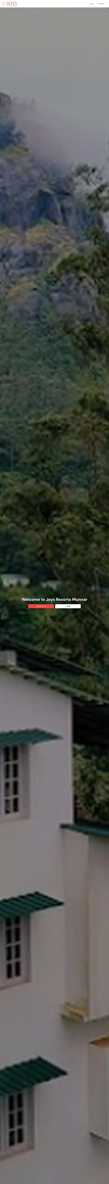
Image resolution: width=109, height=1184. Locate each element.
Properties (101, 3)
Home (91, 3)
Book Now (40, 606)
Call (67, 606)
